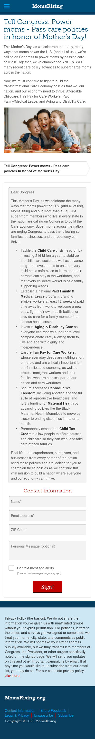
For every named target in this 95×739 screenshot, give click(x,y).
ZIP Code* (19, 529)
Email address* (22, 515)
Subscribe (66, 715)
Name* (16, 501)
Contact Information (20, 710)
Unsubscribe (43, 715)
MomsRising (47, 6)
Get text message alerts (39, 570)
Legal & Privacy (17, 715)
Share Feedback (53, 710)
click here (12, 675)
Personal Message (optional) (33, 546)
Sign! (47, 586)
